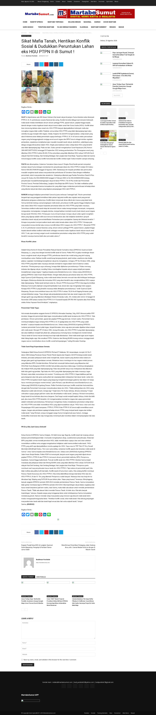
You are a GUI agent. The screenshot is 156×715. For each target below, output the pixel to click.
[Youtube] (133, 4)
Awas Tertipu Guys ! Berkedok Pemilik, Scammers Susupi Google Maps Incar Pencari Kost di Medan (32, 601)
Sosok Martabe (109, 22)
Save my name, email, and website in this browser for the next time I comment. (50, 660)
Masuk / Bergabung (43, 1)
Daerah (97, 22)
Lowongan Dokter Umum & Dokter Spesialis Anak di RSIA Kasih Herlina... (108, 122)
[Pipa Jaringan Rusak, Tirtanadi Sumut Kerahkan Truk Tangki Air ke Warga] (105, 55)
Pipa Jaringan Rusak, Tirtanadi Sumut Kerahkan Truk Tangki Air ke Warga (124, 55)
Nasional (87, 22)
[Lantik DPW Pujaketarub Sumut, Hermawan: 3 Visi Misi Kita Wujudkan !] (105, 76)
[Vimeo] (126, 4)
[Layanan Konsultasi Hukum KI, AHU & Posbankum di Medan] (105, 66)
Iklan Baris (94, 1)
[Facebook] (115, 4)
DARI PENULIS (41, 577)
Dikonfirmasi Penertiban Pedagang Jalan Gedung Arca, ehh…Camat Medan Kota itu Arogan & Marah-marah (78, 547)
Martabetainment (99, 27)
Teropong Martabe (46, 27)
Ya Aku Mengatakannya (67, 27)
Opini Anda (109, 1)
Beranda (24, 33)
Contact (58, 1)
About (63, 1)
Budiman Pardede (31, 56)
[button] (132, 22)
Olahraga (84, 27)
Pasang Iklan (85, 1)
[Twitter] (122, 4)
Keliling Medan (74, 22)
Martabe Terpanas (55, 22)
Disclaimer (77, 1)
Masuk (116, 1)
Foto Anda (101, 1)
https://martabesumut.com (43, 562)
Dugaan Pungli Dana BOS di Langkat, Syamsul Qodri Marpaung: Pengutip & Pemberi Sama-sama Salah (37, 547)
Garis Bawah (28, 27)
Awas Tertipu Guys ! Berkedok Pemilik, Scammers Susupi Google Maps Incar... (123, 86)
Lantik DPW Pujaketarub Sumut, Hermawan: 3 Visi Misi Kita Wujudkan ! (123, 76)
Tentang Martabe (102, 713)
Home (52, 1)
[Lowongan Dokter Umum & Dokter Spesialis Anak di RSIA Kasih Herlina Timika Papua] (108, 113)
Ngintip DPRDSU (36, 22)
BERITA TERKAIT (28, 577)
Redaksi (69, 1)
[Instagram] (119, 4)
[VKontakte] (129, 4)
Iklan (111, 713)
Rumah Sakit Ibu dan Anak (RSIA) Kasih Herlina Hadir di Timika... (127, 144)
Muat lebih (117, 95)
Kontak (93, 713)
